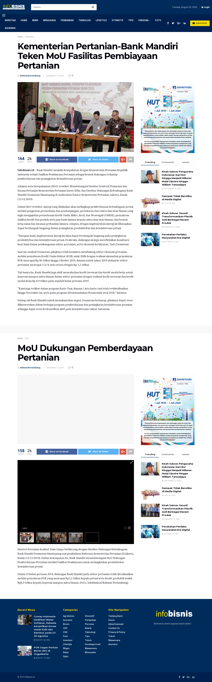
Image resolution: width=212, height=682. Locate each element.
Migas (66, 648)
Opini (65, 656)
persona (143, 20)
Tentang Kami (115, 616)
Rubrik (88, 628)
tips (130, 20)
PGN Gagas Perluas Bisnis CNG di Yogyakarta (46, 650)
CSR (65, 632)
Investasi (10, 20)
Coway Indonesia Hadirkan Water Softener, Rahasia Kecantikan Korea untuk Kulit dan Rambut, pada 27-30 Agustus (45, 626)
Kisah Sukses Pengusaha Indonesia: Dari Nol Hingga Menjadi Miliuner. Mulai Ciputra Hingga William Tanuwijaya (177, 178)
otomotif (117, 20)
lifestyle (101, 20)
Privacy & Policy (116, 632)
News (35, 20)
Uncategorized (92, 644)
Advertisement (116, 624)
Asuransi (10, 28)
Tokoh (88, 640)
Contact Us (114, 628)
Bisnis (66, 624)
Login (206, 7)
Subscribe (201, 23)
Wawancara (91, 648)
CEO (65, 628)
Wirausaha (49, 20)
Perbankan (67, 20)
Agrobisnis (68, 616)
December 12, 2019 (55, 76)
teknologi (85, 20)
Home (24, 20)
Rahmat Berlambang (30, 76)
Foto (158, 20)
